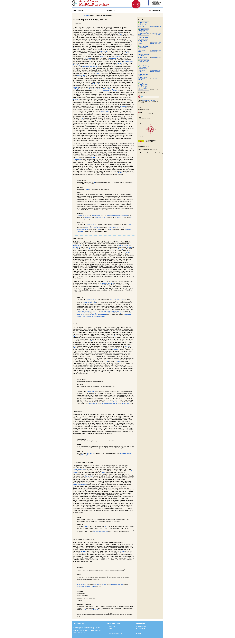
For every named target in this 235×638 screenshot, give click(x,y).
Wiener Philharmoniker (80, 484)
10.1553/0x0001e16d (143, 109)
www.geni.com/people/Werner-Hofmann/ (102, 313)
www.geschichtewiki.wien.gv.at (100, 531)
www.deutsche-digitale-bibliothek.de (96, 316)
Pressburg (103, 51)
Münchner (116, 336)
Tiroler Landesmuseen (148, 100)
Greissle (128, 53)
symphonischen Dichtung (89, 66)
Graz (112, 250)
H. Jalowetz (115, 349)
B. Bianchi (94, 341)
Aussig (91, 249)
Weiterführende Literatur (144, 118)
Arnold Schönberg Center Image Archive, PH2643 (155, 71)
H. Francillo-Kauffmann (107, 283)
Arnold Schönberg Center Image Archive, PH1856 (155, 34)
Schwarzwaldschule (79, 469)
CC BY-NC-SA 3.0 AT (98, 613)
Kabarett (117, 56)
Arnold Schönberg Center (89, 302)
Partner (111, 628)
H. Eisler (99, 90)
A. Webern (85, 65)
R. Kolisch (106, 90)
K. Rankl (114, 90)
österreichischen (123, 245)
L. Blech (105, 361)
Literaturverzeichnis (143, 631)
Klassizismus (77, 159)
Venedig (122, 551)
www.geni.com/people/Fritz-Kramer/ (98, 314)
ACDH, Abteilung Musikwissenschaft (147, 149)
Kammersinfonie (82, 75)
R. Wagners (121, 249)
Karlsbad (129, 247)
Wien (100, 29)
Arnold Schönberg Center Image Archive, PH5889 (155, 51)
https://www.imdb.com (82, 313)
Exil (119, 111)
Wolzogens (102, 56)
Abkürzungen (141, 628)
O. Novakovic (89, 476)
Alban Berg (76, 65)
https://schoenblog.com (117, 584)
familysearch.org (127, 314)
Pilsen (119, 361)
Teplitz (75, 336)
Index (92, 15)
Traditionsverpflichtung (124, 173)
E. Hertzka (115, 402)
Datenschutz (118, 633)
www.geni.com (125, 403)
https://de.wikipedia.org (82, 584)
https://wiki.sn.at (93, 403)
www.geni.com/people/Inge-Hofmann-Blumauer (113, 311)
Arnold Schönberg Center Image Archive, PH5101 (155, 79)
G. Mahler (119, 63)
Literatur (109, 15)
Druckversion (100, 15)
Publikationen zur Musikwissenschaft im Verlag (150, 153)
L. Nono (83, 551)
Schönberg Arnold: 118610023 (145, 114)
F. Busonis (123, 106)
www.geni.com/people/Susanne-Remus (86, 311)
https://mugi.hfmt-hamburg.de (88, 455)
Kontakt (111, 631)
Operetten (88, 58)
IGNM (87, 189)
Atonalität (93, 157)
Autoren (140, 633)
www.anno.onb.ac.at (82, 316)
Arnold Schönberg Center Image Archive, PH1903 (155, 43)
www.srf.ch (103, 584)
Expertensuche (155, 10)
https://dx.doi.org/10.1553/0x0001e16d (92, 610)
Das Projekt (112, 626)
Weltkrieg (76, 87)
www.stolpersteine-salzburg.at (109, 403)
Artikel (86, 15)
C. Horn (103, 472)
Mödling (75, 89)
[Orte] (150, 134)
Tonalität (98, 73)
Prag (120, 34)
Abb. (94, 182)
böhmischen (76, 247)
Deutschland (105, 111)
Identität (75, 99)
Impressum (112, 633)
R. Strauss (112, 58)
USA (82, 118)
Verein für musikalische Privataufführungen (101, 89)
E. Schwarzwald (128, 61)
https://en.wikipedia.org (125, 453)
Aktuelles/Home (142, 626)
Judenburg (126, 252)
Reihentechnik (96, 84)
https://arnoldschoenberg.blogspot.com (86, 586)
